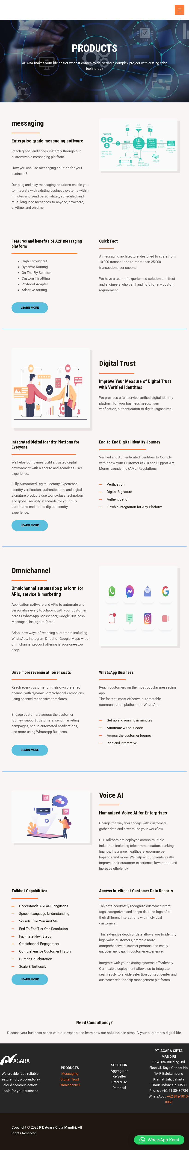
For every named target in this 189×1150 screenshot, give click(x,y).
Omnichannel (70, 1085)
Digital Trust (69, 1079)
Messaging (69, 1074)
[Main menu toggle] (179, 10)
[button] (159, 1139)
